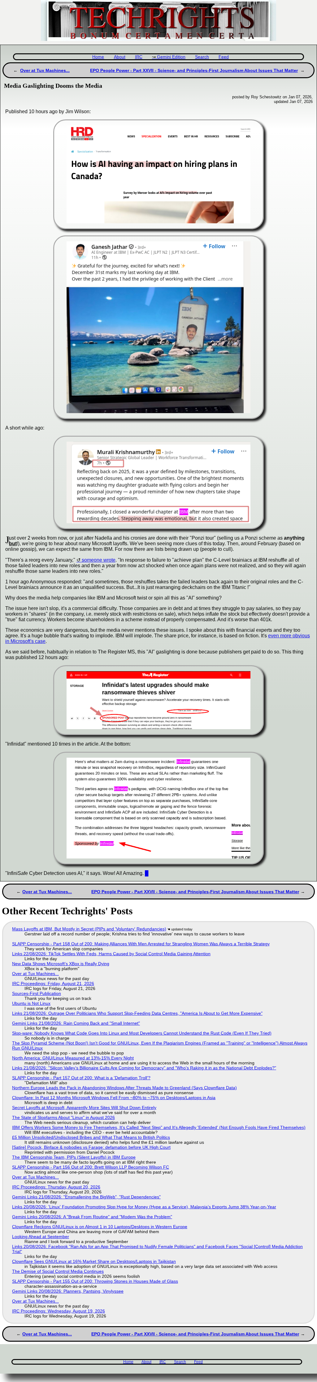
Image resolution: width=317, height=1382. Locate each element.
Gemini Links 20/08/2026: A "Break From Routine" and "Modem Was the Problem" (92, 1216)
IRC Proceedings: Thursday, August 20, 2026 (56, 1186)
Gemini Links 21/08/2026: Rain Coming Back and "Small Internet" (76, 1023)
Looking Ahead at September (40, 1236)
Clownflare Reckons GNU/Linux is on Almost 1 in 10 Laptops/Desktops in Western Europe (99, 1226)
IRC (138, 57)
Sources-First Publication (36, 993)
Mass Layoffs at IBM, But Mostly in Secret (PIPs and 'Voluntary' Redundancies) (89, 928)
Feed (224, 57)
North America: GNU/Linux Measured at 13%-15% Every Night (73, 1057)
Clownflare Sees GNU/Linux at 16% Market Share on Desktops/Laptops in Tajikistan (94, 1261)
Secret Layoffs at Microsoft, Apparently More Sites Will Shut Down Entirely (84, 1107)
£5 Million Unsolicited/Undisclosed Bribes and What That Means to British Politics (91, 1137)
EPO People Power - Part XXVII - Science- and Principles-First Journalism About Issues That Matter (194, 70)
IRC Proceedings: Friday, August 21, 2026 (53, 983)
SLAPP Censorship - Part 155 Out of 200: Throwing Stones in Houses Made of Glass (95, 1281)
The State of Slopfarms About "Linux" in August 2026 (63, 1117)
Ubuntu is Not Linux (31, 1003)
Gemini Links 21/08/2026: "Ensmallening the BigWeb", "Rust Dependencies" (86, 1196)
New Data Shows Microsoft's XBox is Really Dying (60, 963)
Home (98, 57)
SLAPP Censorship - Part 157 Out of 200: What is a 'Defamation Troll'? (81, 1077)
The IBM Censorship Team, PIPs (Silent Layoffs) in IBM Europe (74, 1157)
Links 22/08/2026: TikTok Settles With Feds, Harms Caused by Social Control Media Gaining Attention (111, 953)
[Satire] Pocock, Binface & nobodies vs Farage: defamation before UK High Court (91, 1147)
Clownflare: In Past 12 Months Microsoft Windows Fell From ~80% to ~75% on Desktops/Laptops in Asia (113, 1097)
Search (202, 57)
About (119, 57)
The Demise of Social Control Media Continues (58, 1271)
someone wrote (98, 560)
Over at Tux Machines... (45, 70)
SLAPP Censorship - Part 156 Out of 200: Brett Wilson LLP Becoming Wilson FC (90, 1167)
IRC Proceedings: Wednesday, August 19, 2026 (58, 1310)
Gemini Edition (171, 57)
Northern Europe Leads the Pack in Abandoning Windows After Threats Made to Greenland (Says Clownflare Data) (124, 1087)
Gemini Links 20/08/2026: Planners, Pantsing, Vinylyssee (68, 1291)
